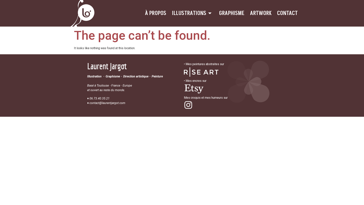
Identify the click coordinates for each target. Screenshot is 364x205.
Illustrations (189, 13)
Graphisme (231, 13)
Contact (287, 13)
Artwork (260, 13)
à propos (155, 13)
